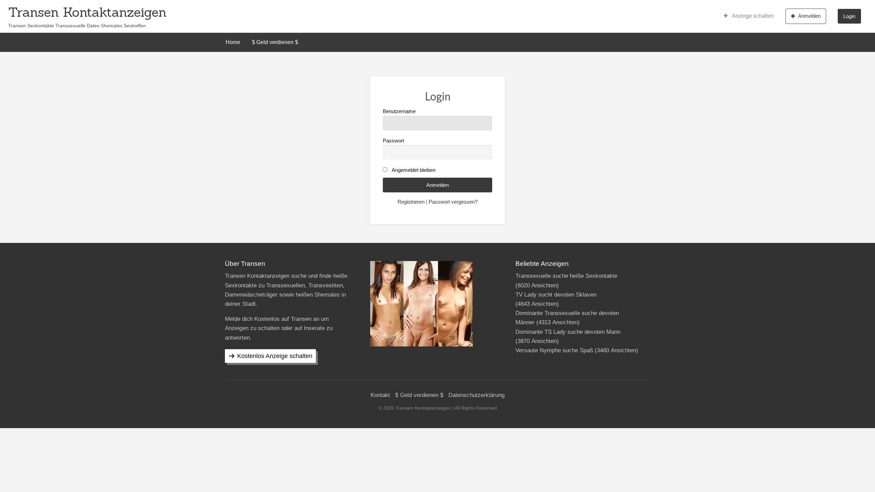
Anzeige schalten (752, 16)
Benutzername (399, 111)
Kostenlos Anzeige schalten (274, 356)
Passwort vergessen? (453, 202)
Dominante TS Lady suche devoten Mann (567, 332)
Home (233, 42)
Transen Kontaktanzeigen (87, 12)
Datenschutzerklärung (476, 395)
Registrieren (411, 202)
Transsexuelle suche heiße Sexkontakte (566, 276)
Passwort (393, 141)
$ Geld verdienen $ (275, 42)
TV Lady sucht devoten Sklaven (555, 294)
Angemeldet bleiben (413, 170)
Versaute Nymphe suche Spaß (554, 350)
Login (849, 16)
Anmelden (809, 16)
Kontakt (380, 395)
